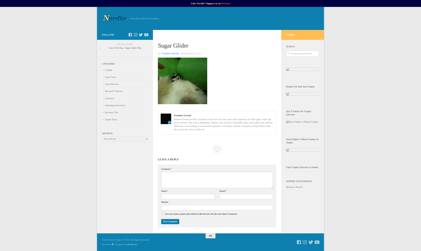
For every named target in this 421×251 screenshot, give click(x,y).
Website (164, 202)
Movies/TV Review (114, 91)
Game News (110, 77)
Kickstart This (111, 112)
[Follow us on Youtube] (146, 35)
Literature (109, 98)
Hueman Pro (132, 244)
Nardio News (111, 119)
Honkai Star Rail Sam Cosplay (300, 86)
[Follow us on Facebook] (130, 35)
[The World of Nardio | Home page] (114, 18)
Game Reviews (112, 84)
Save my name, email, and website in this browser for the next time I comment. (201, 214)
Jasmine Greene (170, 54)
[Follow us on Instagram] (135, 35)
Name (164, 191)
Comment (166, 169)
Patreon (226, 3)
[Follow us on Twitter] (141, 35)
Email (223, 191)
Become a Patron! (294, 187)
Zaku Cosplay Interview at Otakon (302, 167)
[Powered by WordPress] (113, 244)
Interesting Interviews (115, 105)
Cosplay (108, 70)
